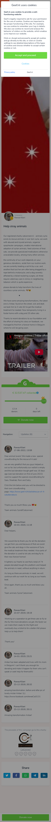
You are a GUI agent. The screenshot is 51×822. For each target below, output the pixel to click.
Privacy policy (9, 72)
